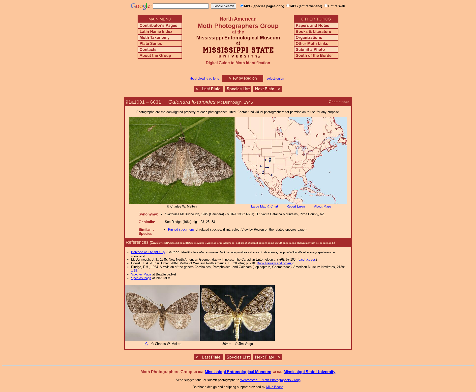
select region (275, 78)
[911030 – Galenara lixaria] (208, 91)
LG (146, 344)
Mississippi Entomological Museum (238, 372)
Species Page (141, 274)
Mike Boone (274, 387)
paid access (307, 259)
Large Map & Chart (264, 206)
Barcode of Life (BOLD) (148, 252)
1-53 (134, 270)
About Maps (322, 206)
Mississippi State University (309, 372)
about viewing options (204, 78)
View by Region (243, 78)
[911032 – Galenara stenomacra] (267, 91)
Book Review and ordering (275, 263)
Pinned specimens (181, 229)
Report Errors (296, 206)
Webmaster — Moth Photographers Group (270, 380)
